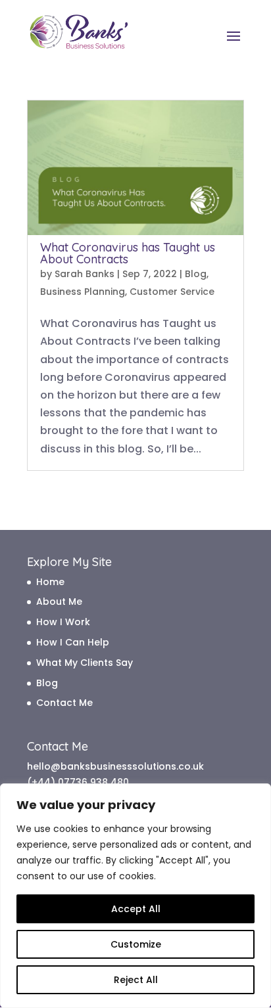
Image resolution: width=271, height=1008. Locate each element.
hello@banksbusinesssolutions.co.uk (115, 766)
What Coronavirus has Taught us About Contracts (127, 253)
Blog (196, 273)
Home (50, 581)
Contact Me (64, 702)
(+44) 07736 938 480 (78, 782)
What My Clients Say (84, 662)
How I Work (63, 621)
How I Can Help (72, 642)
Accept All (135, 908)
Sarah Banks (84, 273)
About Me (59, 601)
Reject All (136, 979)
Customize (136, 944)
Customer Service (172, 291)
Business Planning (82, 291)
